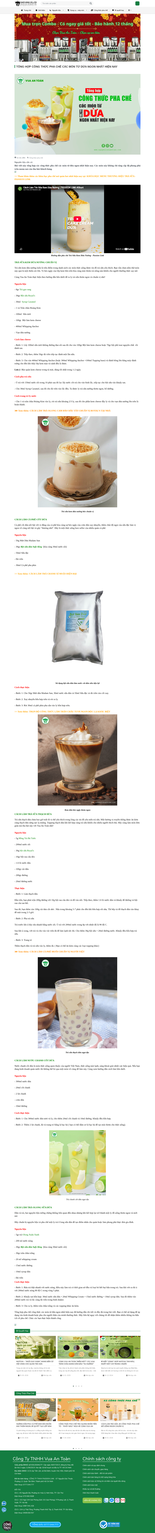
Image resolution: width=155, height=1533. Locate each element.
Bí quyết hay (119, 10)
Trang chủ (27, 10)
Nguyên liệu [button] (56, 10)
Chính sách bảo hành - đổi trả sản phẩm (97, 1473)
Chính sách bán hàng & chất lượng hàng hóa (99, 1477)
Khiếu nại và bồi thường (91, 1489)
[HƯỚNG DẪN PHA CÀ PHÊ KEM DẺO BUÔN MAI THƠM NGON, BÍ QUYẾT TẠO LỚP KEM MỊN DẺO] (35, 1409)
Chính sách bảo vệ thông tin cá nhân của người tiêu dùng (104, 1481)
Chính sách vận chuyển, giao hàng (95, 1469)
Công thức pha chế (101, 10)
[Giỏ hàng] (137, 3)
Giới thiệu (41, 10)
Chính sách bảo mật (90, 1485)
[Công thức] (7, 1525)
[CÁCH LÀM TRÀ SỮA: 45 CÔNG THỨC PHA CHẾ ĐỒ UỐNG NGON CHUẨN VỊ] (120, 1409)
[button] (64, 3)
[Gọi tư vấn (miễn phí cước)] (4, 1510)
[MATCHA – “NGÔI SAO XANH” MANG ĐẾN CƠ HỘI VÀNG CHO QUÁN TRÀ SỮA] (35, 1347)
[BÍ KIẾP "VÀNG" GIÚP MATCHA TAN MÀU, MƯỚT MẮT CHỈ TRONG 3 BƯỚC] (120, 1347)
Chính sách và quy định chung (94, 1465)
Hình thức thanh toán (91, 1493)
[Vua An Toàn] (26, 3)
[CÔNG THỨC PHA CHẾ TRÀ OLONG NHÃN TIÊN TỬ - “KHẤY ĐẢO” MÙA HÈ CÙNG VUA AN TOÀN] (78, 1409)
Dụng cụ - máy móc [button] (77, 10)
